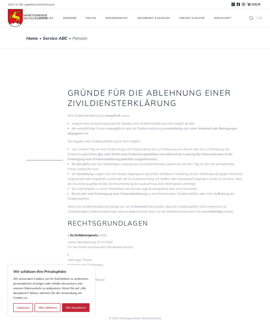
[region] (51, 290)
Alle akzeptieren (76, 307)
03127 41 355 (16, 4)
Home (32, 38)
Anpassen (23, 307)
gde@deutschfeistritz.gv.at (39, 4)
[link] (156, 262)
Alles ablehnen (47, 307)
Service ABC (55, 38)
